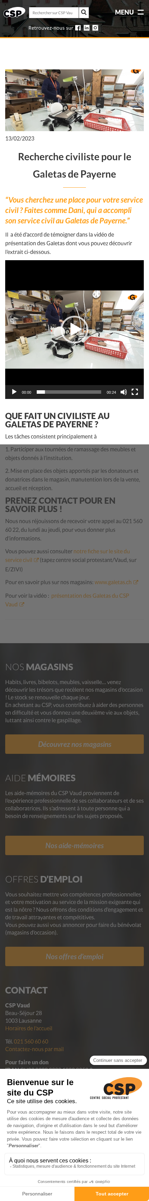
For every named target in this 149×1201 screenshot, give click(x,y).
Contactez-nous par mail (34, 1049)
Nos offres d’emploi (74, 956)
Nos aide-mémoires (74, 845)
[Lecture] (14, 392)
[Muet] (123, 392)
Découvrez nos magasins (74, 744)
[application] (74, 329)
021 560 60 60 (31, 1041)
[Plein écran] (134, 392)
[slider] (69, 392)
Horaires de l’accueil (28, 1028)
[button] (74, 329)
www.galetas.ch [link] (113, 582)
